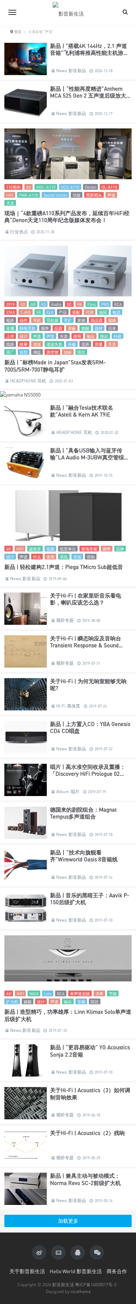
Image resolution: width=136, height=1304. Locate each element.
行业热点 (19, 231)
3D (22, 304)
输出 (91, 336)
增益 (37, 352)
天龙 (10, 203)
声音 (50, 336)
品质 (58, 328)
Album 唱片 (68, 791)
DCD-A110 (70, 187)
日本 (112, 328)
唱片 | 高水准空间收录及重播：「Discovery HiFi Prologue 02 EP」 (87, 773)
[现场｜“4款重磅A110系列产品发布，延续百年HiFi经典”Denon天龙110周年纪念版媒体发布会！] (68, 153)
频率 (45, 328)
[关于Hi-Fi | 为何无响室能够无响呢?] (25, 694)
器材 (99, 328)
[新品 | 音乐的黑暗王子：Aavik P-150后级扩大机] (25, 908)
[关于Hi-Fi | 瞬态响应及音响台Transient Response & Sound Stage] (25, 651)
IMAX (33, 993)
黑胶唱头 (94, 195)
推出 (104, 336)
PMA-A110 (28, 195)
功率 (99, 993)
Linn (47, 993)
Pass (91, 304)
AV (28, 187)
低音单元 (68, 548)
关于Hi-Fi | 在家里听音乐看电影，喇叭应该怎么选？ (85, 599)
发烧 (81, 320)
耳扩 (68, 320)
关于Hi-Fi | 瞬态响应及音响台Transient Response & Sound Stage (85, 645)
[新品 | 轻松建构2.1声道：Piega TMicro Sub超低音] (68, 515)
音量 (99, 344)
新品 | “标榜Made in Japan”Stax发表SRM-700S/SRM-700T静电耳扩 (55, 366)
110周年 (13, 187)
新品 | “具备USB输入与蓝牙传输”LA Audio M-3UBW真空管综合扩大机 (89, 457)
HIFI (9, 195)
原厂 (10, 352)
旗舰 (85, 328)
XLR (49, 312)
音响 (91, 556)
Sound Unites (55, 195)
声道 (111, 195)
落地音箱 (89, 548)
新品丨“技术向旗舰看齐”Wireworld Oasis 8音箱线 (84, 856)
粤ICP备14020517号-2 (95, 1284)
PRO (105, 304)
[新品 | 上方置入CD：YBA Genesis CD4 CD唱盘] (25, 737)
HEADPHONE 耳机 (28, 381)
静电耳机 (28, 328)
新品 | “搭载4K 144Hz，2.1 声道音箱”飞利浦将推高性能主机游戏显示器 (89, 52)
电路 (10, 320)
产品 (63, 312)
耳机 (37, 320)
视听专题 (65, 620)
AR (33, 304)
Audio (56, 304)
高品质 (97, 320)
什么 (37, 556)
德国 (103, 312)
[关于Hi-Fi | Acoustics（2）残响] (25, 1146)
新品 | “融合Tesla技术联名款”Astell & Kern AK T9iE (81, 411)
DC (69, 304)
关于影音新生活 (27, 1271)
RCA (118, 304)
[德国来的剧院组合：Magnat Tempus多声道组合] (25, 823)
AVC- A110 (45, 187)
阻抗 (81, 352)
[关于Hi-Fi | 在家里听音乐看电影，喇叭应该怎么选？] (25, 608)
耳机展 (52, 320)
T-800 (25, 312)
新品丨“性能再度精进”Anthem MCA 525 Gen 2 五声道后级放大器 (88, 95)
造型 (24, 352)
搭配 (76, 312)
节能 (113, 993)
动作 (24, 320)
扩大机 (12, 1001)
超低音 (35, 548)
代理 (90, 312)
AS (43, 304)
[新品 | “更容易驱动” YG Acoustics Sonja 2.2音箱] (25, 1060)
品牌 (120, 548)
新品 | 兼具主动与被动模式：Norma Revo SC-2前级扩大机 (85, 1179)
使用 (77, 336)
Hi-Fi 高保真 (68, 706)
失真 (64, 336)
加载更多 (68, 1221)
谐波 (37, 344)
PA (79, 304)
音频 (81, 1001)
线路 (10, 344)
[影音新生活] (68, 12)
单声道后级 (80, 993)
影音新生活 (63, 1284)
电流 (116, 312)
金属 (10, 328)
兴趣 (72, 344)
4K (8, 548)
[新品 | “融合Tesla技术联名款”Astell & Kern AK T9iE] (25, 421)
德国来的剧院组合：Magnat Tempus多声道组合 (83, 813)
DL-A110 (109, 187)
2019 (10, 304)
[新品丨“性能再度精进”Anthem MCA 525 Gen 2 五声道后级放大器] (25, 102)
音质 (112, 344)
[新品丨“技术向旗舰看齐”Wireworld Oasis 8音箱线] (25, 865)
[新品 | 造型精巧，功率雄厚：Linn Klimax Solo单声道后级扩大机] (68, 960)
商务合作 (117, 1271)
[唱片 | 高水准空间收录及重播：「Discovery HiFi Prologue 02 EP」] (25, 780)
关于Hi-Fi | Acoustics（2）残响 (87, 1132)
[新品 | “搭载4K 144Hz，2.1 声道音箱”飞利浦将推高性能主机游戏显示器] (25, 59)
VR (38, 312)
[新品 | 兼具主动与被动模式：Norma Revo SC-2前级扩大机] (25, 1189)
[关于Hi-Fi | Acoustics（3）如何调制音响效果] (25, 1103)
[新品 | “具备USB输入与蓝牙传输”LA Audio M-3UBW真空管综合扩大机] (25, 463)
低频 (50, 548)
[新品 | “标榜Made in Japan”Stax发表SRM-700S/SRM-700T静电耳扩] (68, 271)
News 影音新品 (71, 70)
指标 (68, 352)
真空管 (52, 352)
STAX (10, 312)
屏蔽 (72, 328)
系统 (64, 556)
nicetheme (80, 1291)
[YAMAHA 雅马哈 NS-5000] (20, 394)
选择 (85, 344)
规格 (112, 320)
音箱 (77, 556)
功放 (77, 195)
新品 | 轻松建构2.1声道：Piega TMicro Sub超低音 (63, 566)
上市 (10, 336)
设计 (24, 336)
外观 (117, 336)
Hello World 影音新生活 (76, 1271)
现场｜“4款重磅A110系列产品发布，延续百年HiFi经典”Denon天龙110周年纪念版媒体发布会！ (66, 217)
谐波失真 (54, 344)
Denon (90, 187)
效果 (24, 344)
